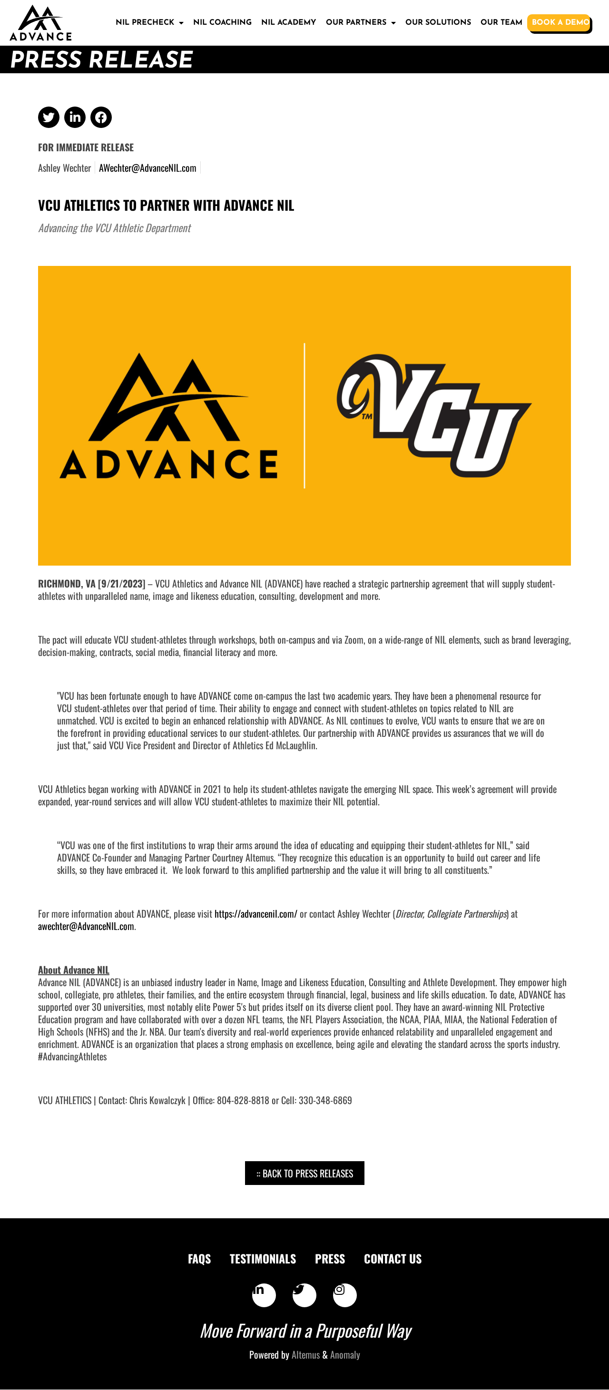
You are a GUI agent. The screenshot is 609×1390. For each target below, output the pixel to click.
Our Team (501, 23)
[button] (48, 117)
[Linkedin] (264, 1295)
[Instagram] (345, 1295)
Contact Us (393, 1258)
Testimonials (263, 1258)
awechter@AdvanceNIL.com (86, 926)
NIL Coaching (222, 23)
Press (330, 1258)
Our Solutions (438, 23)
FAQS (199, 1258)
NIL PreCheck (145, 23)
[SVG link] (40, 23)
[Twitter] (304, 1295)
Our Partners (356, 23)
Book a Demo (561, 23)
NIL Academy (288, 23)
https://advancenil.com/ (256, 913)
